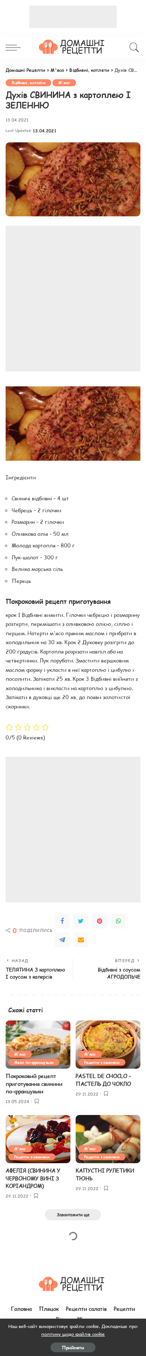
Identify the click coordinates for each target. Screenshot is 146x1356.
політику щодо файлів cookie (73, 1334)
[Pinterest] (99, 921)
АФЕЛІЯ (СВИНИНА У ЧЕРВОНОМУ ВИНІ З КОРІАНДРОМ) (33, 1178)
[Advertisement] (73, 17)
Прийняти (73, 1347)
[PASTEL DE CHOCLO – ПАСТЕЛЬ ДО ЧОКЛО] (108, 1044)
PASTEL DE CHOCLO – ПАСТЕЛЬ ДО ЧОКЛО (103, 1079)
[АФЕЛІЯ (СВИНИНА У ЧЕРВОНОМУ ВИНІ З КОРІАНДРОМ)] (38, 1139)
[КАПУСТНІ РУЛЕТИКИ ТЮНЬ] (108, 1139)
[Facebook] (62, 921)
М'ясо (64, 82)
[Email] (80, 939)
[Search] (133, 47)
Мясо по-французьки (34, 1062)
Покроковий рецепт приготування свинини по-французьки (34, 1083)
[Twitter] (80, 921)
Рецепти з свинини (101, 1062)
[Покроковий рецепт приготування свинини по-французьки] (38, 1044)
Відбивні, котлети (28, 82)
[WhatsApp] (118, 921)
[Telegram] (62, 939)
